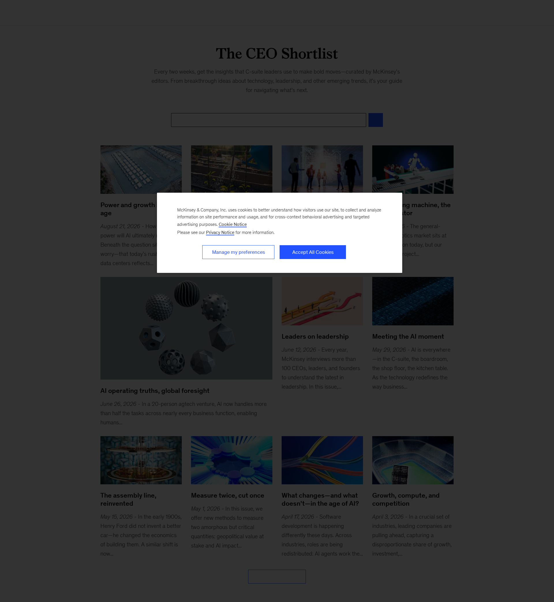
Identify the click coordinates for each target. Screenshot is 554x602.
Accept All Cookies (313, 252)
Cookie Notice (233, 224)
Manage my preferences (238, 252)
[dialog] (279, 233)
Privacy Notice (220, 232)
